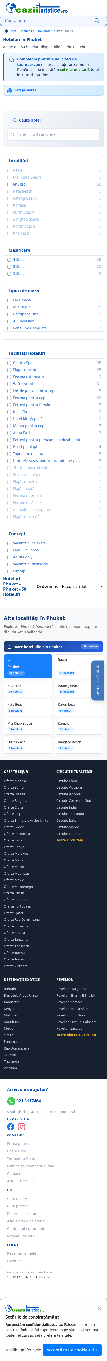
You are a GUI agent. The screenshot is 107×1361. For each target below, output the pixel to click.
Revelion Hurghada (71, 988)
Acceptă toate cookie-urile (72, 1350)
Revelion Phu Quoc (71, 1015)
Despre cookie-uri (22, 1213)
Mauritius (11, 1021)
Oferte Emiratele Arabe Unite (26, 820)
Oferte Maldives (16, 853)
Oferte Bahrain (15, 787)
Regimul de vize (21, 1236)
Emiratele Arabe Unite (21, 995)
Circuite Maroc (67, 827)
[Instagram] (21, 1126)
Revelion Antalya (69, 1002)
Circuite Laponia (68, 833)
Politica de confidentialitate (30, 1166)
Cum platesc (18, 1205)
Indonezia (11, 1002)
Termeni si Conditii (23, 1158)
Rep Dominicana (16, 1048)
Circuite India (66, 807)
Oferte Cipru (13, 807)
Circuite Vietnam (69, 787)
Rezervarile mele (21, 1253)
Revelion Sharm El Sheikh (75, 995)
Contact (13, 1173)
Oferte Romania (16, 926)
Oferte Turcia (14, 959)
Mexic (8, 1028)
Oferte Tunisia (14, 952)
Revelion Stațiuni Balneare (76, 1021)
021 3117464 (28, 1101)
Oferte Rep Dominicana (22, 919)
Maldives (11, 1015)
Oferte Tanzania (16, 939)
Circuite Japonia (68, 794)
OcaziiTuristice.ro (21, 31)
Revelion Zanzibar (70, 1028)
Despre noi (16, 1151)
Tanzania (10, 1054)
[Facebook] (10, 1126)
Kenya (9, 1008)
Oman (9, 1035)
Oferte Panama (15, 899)
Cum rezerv (17, 1198)
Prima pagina (18, 1143)
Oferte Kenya (14, 847)
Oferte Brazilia (14, 794)
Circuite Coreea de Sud (73, 800)
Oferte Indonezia (17, 833)
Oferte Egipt (13, 813)
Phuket (57, 31)
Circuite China (67, 780)
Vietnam (10, 1068)
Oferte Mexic (14, 879)
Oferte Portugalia (17, 906)
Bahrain (10, 988)
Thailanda (43, 31)
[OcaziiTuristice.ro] (37, 8)
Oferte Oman (14, 893)
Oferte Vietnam (16, 965)
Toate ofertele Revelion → (78, 1035)
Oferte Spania (14, 932)
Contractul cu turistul (25, 1228)
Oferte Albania (15, 780)
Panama (10, 1041)
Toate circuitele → (71, 840)
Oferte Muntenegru (19, 886)
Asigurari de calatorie (26, 1220)
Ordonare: (47, 586)
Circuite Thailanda (70, 813)
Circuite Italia (66, 820)
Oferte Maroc (14, 866)
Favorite (14, 1260)
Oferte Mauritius (16, 873)
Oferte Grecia (14, 827)
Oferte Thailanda (17, 946)
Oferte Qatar (13, 913)
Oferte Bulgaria (15, 800)
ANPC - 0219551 (21, 1181)
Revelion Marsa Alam (72, 1008)
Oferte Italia (13, 840)
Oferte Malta (13, 860)
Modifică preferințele (23, 1349)
